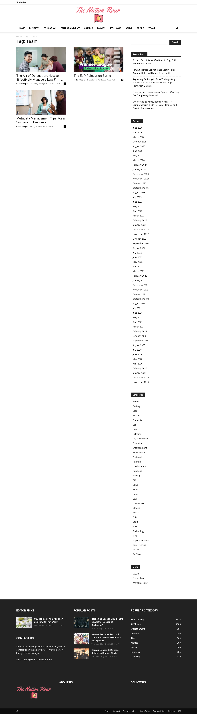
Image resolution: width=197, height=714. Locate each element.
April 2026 (138, 132)
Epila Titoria (79, 80)
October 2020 (139, 335)
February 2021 (140, 331)
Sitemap (171, 711)
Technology (138, 531)
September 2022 (141, 243)
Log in (136, 573)
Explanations (139, 452)
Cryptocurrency (140, 438)
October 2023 (139, 183)
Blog (135, 410)
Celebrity (137, 433)
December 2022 (141, 229)
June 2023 (138, 201)
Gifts (135, 480)
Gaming (88, 28)
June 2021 (138, 312)
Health (136, 489)
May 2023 (138, 206)
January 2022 (139, 280)
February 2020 (140, 368)
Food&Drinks (139, 466)
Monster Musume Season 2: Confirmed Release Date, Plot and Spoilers (106, 637)
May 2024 (138, 155)
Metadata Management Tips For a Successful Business (40, 120)
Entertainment (70, 28)
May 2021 (138, 317)
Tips (135, 535)
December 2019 (141, 377)
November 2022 (141, 234)
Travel (152, 28)
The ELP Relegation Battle (92, 76)
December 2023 (141, 174)
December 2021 (141, 285)
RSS (179, 711)
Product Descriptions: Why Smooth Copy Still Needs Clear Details (154, 62)
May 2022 (138, 261)
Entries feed (139, 578)
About (107, 711)
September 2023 (141, 187)
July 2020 (137, 349)
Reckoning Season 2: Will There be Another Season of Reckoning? (107, 622)
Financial (137, 461)
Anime (129, 28)
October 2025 (139, 141)
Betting (136, 406)
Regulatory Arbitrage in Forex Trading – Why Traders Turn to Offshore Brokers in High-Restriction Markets (154, 82)
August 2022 (139, 248)
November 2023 (141, 178)
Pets (135, 517)
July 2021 (137, 308)
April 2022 (138, 266)
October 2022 (139, 238)
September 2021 (141, 298)
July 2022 (137, 252)
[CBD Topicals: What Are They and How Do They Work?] (24, 622)
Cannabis (137, 420)
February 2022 (140, 275)
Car (134, 424)
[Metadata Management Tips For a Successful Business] (41, 102)
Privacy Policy (144, 711)
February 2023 (140, 220)
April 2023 (138, 211)
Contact (116, 711)
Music (136, 512)
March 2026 (139, 137)
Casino (136, 429)
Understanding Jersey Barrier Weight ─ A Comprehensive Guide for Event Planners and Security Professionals (155, 105)
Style (135, 526)
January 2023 (139, 224)
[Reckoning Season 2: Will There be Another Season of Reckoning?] (81, 622)
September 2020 (141, 340)
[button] (177, 28)
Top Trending (139, 544)
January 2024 (139, 169)
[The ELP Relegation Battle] (98, 59)
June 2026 (138, 127)
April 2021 (138, 322)
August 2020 (139, 345)
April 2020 (138, 363)
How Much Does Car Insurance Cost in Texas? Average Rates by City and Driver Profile (155, 71)
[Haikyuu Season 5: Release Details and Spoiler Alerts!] (81, 653)
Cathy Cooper (22, 83)
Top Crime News (141, 540)
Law (135, 498)
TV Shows (115, 28)
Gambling (137, 470)
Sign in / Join (21, 2)
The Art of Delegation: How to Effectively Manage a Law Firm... (39, 77)
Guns (135, 484)
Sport (140, 28)
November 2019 (141, 382)
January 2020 (139, 372)
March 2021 (139, 326)
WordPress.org (140, 582)
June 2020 (138, 354)
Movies (101, 28)
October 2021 (139, 294)
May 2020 (138, 359)
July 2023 (137, 197)
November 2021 (141, 289)
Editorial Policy (129, 711)
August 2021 (139, 303)
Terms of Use (159, 711)
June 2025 (138, 150)
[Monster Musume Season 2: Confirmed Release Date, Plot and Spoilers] (81, 638)
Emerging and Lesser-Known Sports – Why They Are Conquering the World (156, 94)
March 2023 (139, 215)
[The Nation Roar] (98, 14)
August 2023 (139, 192)
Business (34, 28)
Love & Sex (138, 503)
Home (21, 28)
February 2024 (140, 164)
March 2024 (139, 160)
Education (50, 28)
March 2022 (139, 271)
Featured (137, 457)
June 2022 (138, 257)
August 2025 (139, 146)
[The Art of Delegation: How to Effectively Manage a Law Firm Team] (41, 59)
